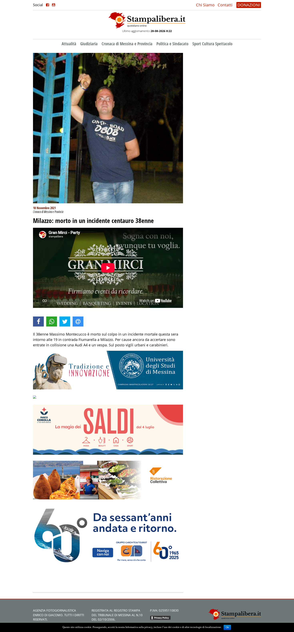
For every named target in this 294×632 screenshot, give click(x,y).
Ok (227, 627)
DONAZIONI (248, 5)
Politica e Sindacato (172, 43)
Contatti (225, 5)
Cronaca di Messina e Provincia (127, 43)
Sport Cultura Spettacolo (212, 43)
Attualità (69, 43)
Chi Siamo (205, 5)
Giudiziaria (89, 43)
